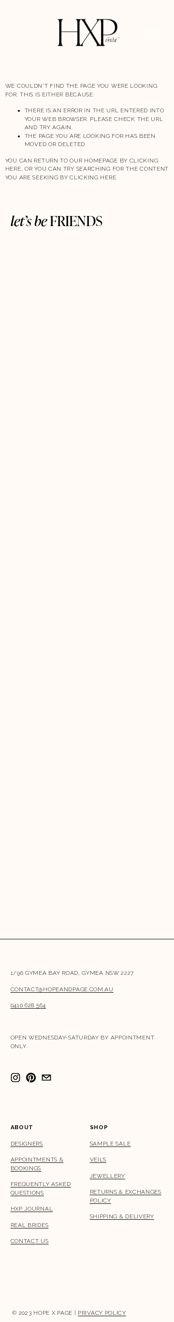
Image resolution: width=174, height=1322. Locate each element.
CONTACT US (30, 1241)
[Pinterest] (31, 1077)
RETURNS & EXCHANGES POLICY (125, 1196)
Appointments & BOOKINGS (37, 1164)
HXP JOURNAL (32, 1208)
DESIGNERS (27, 1143)
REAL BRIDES (30, 1225)
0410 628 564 (28, 1005)
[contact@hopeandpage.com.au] (46, 1077)
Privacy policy (102, 1312)
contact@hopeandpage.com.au (62, 989)
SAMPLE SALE (110, 1143)
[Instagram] (15, 1077)
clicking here (93, 177)
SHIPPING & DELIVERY (122, 1216)
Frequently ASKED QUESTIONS (41, 1188)
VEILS (98, 1159)
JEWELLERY (107, 1176)
